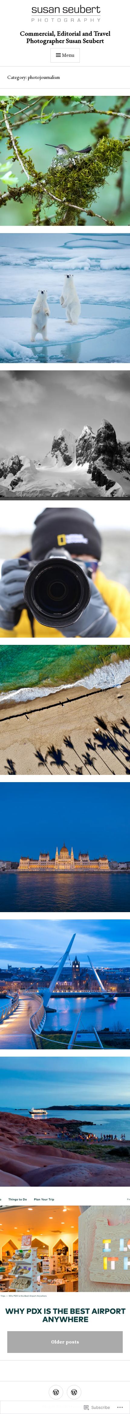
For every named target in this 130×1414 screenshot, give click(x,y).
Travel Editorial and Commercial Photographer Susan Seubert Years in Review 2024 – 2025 (65, 301)
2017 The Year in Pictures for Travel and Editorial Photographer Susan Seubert (65, 1125)
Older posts (65, 1342)
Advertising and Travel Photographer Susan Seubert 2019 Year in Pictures (65, 713)
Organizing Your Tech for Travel (65, 576)
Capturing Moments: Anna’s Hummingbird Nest (65, 164)
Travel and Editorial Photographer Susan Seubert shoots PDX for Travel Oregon (65, 1262)
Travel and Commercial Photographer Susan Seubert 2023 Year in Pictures (65, 439)
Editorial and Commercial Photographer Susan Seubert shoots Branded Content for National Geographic (65, 988)
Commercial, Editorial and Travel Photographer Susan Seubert (65, 37)
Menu (68, 55)
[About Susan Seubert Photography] (56, 1392)
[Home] (74, 1392)
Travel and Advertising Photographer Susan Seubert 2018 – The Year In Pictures (65, 850)
